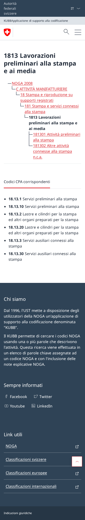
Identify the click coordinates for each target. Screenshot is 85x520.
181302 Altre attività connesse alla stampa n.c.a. (52, 151)
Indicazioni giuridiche (18, 513)
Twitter (45, 396)
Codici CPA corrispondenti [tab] (27, 181)
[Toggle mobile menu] (78, 32)
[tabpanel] (42, 225)
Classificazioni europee (26, 472)
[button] (77, 461)
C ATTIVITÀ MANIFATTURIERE (41, 89)
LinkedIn (44, 406)
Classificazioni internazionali (31, 486)
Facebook (18, 396)
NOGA (11, 446)
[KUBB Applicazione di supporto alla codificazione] (9, 32)
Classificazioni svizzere (26, 459)
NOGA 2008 (22, 83)
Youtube (17, 406)
